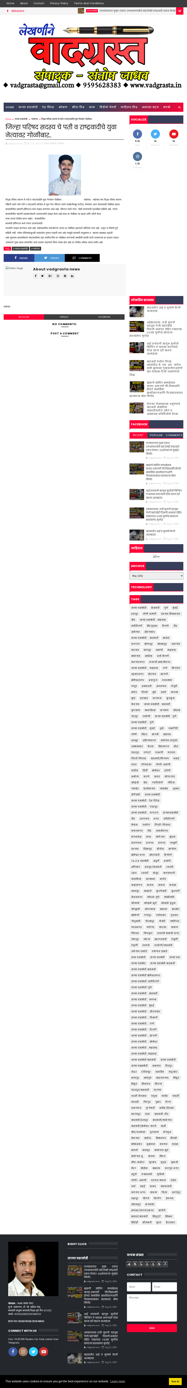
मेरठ (133, 1168)
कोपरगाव (170, 776)
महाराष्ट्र (171, 650)
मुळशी (174, 1162)
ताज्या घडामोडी (72, 11)
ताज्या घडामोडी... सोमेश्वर (144, 1041)
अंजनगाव (161, 686)
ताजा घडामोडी (138, 957)
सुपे (154, 692)
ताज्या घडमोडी (157, 957)
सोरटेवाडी (155, 854)
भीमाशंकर (136, 1144)
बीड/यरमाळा (138, 1132)
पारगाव (135, 650)
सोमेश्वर (156, 770)
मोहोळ (144, 1168)
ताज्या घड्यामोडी (139, 1065)
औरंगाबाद (149, 631)
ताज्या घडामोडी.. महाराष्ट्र (153, 619)
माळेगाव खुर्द (161, 1150)
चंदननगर (136, 927)
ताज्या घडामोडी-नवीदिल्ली (145, 981)
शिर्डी (145, 770)
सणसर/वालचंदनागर (142, 1210)
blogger (24, 317)
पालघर (171, 752)
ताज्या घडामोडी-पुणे (141, 987)
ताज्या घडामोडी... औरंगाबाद (145, 1011)
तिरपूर (168, 1065)
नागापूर (135, 1077)
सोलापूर (148, 644)
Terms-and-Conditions (89, 3)
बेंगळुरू (167, 1132)
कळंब (150, 885)
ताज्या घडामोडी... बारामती (145, 637)
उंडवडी (169, 866)
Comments (174, 435)
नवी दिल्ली (163, 656)
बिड (150, 830)
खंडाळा (163, 909)
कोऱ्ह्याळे (135, 909)
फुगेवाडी (150, 1108)
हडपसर (144, 698)
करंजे (147, 776)
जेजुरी (174, 686)
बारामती (155, 607)
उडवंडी (144, 873)
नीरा (176, 746)
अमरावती (147, 686)
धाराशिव (159, 1071)
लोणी (134, 734)
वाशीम (134, 770)
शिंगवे (146, 1198)
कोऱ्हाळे (135, 782)
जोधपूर (135, 939)
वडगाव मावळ (158, 1180)
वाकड (153, 1186)
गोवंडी (162, 921)
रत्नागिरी (173, 728)
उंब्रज (134, 873)
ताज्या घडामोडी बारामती (162, 963)
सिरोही (134, 1222)
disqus (64, 317)
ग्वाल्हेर (135, 788)
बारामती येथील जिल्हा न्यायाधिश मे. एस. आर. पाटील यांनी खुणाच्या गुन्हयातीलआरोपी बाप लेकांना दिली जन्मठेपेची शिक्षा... (156, 368)
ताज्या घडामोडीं (168, 1059)
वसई (142, 1186)
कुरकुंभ (170, 698)
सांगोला (172, 848)
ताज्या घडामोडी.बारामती (143, 1059)
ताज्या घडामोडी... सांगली (144, 1035)
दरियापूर (146, 1071)
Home (10, 3)
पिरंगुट (147, 1101)
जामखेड (164, 788)
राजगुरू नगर (172, 1168)
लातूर (134, 686)
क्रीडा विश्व (78, 107)
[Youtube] (179, 3)
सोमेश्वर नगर (138, 854)
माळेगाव (34, 119)
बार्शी (163, 1126)
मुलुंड (164, 1162)
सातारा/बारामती (139, 1216)
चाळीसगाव (149, 788)
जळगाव (175, 644)
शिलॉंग (157, 1198)
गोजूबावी (136, 921)
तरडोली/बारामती (163, 945)
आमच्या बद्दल (150, 107)
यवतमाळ (167, 680)
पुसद (158, 1101)
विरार (164, 1192)
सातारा (166, 637)
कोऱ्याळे (135, 903)
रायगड (161, 842)
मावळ (151, 1156)
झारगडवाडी (161, 939)
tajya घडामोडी (140, 860)
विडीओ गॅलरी (108, 107)
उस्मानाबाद (137, 746)
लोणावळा (146, 764)
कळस (172, 885)
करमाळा (150, 879)
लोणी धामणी (150, 613)
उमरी (163, 692)
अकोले (167, 860)
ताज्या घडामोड (138, 963)
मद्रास (175, 1144)
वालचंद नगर (138, 1192)
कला (92, 107)
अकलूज (153, 680)
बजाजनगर (137, 830)
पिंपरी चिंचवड (138, 758)
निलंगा (158, 1083)
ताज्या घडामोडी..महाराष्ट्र (144, 1053)
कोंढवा (176, 710)
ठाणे (165, 668)
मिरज (163, 1156)
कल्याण (164, 710)
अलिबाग (135, 866)
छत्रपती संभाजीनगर (160, 662)
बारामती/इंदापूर (139, 1120)
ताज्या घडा (174, 957)
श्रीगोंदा (160, 848)
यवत (134, 764)
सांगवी (155, 734)
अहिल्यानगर (149, 740)
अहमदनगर (137, 674)
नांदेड (134, 692)
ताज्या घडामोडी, (50, 143)
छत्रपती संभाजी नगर (168, 933)
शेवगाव (170, 1198)
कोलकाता (150, 909)
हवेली (167, 770)
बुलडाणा (154, 1132)
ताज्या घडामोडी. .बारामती (144, 993)
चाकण (174, 927)
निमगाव (146, 1083)
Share (23, 258)
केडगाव (135, 704)
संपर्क (166, 107)
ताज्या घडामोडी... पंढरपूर (144, 806)
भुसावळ (151, 1144)
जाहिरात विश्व (129, 107)
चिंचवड (135, 933)
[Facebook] (160, 3)
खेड (145, 782)
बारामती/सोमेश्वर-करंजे (144, 1126)
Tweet (54, 258)
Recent (138, 435)
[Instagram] (173, 3)
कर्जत (163, 879)
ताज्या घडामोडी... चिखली (144, 1017)
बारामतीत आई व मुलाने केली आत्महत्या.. (164, 309)
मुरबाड (152, 1162)
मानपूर (146, 1150)
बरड (147, 1114)
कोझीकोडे (169, 897)
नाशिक (149, 656)
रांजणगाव (136, 842)
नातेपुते (148, 1077)
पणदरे (147, 752)
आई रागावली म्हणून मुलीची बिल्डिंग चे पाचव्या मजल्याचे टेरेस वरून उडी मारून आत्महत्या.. (163, 349)
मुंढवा (172, 836)
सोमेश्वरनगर (137, 680)
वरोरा (173, 1180)
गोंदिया (171, 782)
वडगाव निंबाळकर (170, 613)
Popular (156, 435)
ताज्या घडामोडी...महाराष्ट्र (144, 1047)
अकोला (135, 776)
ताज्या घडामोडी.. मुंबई (142, 1005)
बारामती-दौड (161, 1114)
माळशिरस (150, 710)
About (24, 3)
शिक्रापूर (147, 848)
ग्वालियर (175, 921)
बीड (133, 619)
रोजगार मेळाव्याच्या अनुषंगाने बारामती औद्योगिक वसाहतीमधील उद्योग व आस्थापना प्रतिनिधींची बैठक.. (163, 409)
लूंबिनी (160, 1174)
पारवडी (135, 1101)
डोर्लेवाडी (135, 794)
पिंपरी (145, 692)
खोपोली (135, 915)
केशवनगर (137, 897)
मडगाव (163, 1144)
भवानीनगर (162, 830)
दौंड (133, 818)
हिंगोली (168, 854)
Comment (85, 258)
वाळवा (153, 1192)
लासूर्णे (173, 842)
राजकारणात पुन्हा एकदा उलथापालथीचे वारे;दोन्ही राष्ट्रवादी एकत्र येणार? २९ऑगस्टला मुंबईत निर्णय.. (162, 448)
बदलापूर (136, 1114)
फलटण (135, 644)
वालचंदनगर (138, 662)
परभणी (159, 752)
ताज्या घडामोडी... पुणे (142, 722)
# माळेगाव (35, 248)
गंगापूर (147, 915)
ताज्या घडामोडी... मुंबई (143, 728)
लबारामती (146, 1174)
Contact (39, 3)
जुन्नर (176, 788)
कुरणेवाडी (161, 891)
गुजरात (174, 915)
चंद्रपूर (134, 716)
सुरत (158, 1222)
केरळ (151, 746)
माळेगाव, (61, 143)
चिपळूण (148, 933)
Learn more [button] (117, 1381)
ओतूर (156, 873)
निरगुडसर (152, 625)
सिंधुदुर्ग (156, 1216)
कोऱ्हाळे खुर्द (150, 903)
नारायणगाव (162, 1077)
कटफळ (157, 698)
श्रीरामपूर (136, 1204)
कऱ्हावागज (136, 885)
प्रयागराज (136, 1108)
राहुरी (134, 1174)
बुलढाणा (135, 710)
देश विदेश (48, 107)
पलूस (154, 1095)
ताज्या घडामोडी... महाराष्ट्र (145, 668)
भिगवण (176, 668)
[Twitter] (167, 3)
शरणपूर (176, 1192)
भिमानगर (161, 1138)
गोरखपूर (149, 921)
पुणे (166, 607)
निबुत (134, 1083)
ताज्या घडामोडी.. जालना (144, 999)
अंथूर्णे (156, 860)
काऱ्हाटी (148, 891)
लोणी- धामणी (139, 1180)
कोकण (63, 107)
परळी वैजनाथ (139, 1095)
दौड (175, 625)
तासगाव (156, 1065)
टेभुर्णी (134, 945)
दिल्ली (165, 625)
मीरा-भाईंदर (138, 1162)
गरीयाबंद (161, 915)
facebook (104, 317)
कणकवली (169, 873)
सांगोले (162, 1210)
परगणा (157, 1089)
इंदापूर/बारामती (153, 866)
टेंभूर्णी (174, 939)
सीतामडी (147, 1222)
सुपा (133, 698)
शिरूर (145, 734)
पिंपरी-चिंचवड (162, 824)
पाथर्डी (176, 1095)
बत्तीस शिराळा (166, 1108)
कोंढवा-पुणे (153, 897)
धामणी (159, 650)
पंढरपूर (135, 752)
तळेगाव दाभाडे (159, 951)
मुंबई (175, 607)
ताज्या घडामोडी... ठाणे (142, 1023)
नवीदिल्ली (136, 625)
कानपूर (135, 891)
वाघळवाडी (166, 1186)
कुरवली (175, 891)
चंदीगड (150, 927)
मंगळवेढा (136, 836)
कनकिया (136, 879)
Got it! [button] (175, 1381)
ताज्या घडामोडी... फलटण (145, 812)
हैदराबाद (170, 1222)
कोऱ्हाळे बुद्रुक (168, 903)
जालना (174, 692)
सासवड (167, 734)
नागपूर (147, 650)
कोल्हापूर (162, 644)
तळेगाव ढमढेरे (139, 951)
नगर (156, 818)
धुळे (162, 728)
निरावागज (164, 746)
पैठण (168, 1101)
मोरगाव (152, 674)
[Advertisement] (156, 199)
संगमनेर (149, 1204)
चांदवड (163, 927)
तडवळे (146, 945)
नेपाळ (134, 824)
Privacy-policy (59, 3)
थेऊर (134, 1071)
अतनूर (134, 740)
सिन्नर (169, 1216)
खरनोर (175, 909)
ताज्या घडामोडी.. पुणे (165, 716)
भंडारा (176, 758)
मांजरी (134, 1150)
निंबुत (176, 1077)
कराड (157, 776)
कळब (161, 885)
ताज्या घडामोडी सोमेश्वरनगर (145, 975)
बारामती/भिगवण (160, 758)
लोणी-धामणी (163, 764)
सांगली (164, 674)
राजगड (150, 842)
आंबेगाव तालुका (169, 740)
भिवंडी (174, 1138)
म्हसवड (156, 1168)
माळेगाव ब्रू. (137, 1156)
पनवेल (146, 824)
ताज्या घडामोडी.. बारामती (157, 704)
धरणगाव (144, 818)
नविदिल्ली (169, 818)
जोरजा (147, 939)
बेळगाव (135, 1138)
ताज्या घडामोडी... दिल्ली (144, 1029)
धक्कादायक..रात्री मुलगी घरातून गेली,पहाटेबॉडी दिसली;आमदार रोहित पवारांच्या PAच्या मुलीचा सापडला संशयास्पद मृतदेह (155, 329)
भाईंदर (147, 1138)
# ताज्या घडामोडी (20, 248)
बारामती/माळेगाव (162, 1120)
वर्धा (133, 1186)
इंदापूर (134, 613)
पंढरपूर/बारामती (140, 1089)
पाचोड (165, 1095)
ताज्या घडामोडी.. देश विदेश (145, 800)
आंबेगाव (135, 631)
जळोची (146, 716)
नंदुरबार (173, 1071)
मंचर (148, 836)
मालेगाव (160, 836)
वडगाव (135, 848)
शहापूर (134, 1198)
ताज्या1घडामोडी (170, 812)
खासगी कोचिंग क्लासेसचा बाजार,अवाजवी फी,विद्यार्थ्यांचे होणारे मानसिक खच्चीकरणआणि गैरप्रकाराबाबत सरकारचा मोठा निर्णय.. (156, 389)
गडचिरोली (157, 782)
